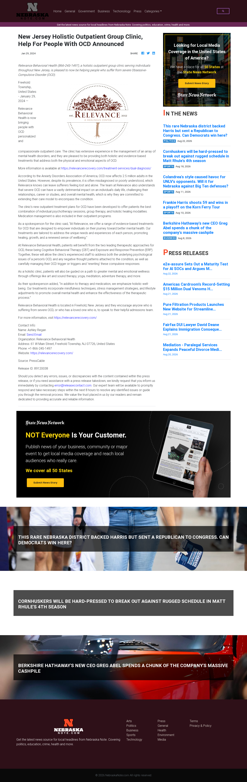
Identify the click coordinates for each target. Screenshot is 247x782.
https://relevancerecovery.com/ (75, 317)
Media (162, 739)
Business (104, 11)
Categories (152, 11)
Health (162, 730)
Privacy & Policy (200, 726)
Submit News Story (197, 83)
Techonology (122, 11)
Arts (129, 721)
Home (58, 11)
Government (86, 11)
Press (137, 11)
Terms (194, 721)
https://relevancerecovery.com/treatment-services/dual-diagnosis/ (106, 168)
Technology (134, 739)
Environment (166, 735)
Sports (130, 735)
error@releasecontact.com (72, 385)
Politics (131, 726)
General (70, 11)
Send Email (34, 334)
